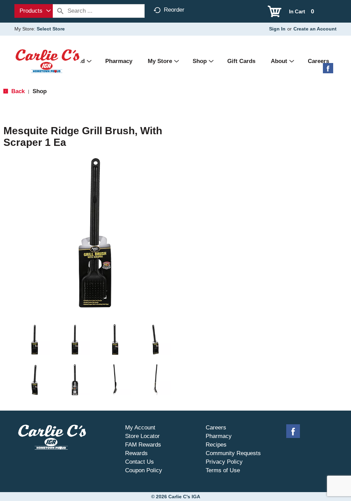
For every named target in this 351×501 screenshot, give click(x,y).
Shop (40, 91)
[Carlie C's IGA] (47, 61)
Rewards (136, 453)
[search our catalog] (60, 11)
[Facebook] (328, 70)
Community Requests (233, 453)
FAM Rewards (143, 444)
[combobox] (33, 11)
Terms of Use (223, 470)
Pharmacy (219, 436)
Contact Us (139, 462)
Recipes (216, 444)
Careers (216, 427)
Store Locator (142, 436)
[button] (34, 339)
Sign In (277, 29)
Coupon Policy (143, 470)
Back (17, 91)
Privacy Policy (224, 462)
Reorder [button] (174, 10)
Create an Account (315, 29)
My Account (140, 427)
